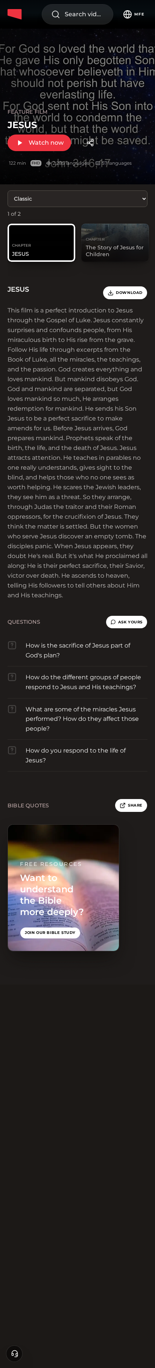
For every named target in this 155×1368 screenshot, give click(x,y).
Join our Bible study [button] (50, 932)
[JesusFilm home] (16, 14)
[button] (126, 622)
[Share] (90, 143)
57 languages (117, 163)
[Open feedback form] (14, 1353)
